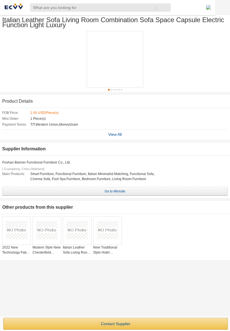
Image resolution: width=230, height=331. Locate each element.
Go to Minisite (115, 191)
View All (115, 134)
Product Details (17, 101)
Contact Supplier (115, 323)
